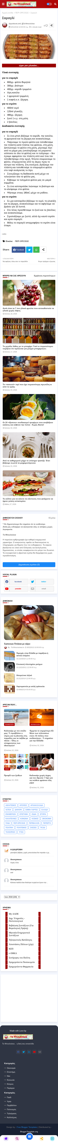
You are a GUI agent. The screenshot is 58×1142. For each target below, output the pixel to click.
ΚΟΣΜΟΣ (35, 819)
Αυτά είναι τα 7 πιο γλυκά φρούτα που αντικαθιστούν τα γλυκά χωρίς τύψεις (28, 309)
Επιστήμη (11, 1072)
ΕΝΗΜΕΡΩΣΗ (11, 814)
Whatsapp (36, 250)
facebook (18, 582)
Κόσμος (10, 1084)
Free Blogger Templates (27, 1127)
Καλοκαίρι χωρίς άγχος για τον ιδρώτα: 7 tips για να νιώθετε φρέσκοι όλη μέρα (41, 779)
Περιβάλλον (12, 1105)
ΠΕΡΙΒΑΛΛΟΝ (34, 823)
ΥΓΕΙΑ (21, 832)
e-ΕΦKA (13, 953)
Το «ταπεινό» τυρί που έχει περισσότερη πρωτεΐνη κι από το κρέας (27, 385)
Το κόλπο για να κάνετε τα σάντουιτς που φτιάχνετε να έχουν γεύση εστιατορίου (28, 500)
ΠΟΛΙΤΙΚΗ (9, 828)
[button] (55, 4)
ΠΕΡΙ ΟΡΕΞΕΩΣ (21, 13)
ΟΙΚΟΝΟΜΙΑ (46, 819)
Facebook (20, 250)
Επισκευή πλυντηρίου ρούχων (29, 664)
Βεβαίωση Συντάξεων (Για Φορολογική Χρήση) (21, 926)
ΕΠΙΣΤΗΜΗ (24, 814)
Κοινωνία (10, 1080)
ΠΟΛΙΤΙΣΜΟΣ (21, 828)
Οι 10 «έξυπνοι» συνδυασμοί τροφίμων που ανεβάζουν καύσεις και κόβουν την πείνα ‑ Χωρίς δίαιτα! (28, 423)
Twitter (29, 250)
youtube (18, 589)
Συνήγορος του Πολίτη (19, 957)
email (44, 589)
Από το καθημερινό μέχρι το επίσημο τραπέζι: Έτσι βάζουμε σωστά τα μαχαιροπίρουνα (26, 462)
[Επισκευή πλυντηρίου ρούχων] (9, 667)
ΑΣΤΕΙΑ (8, 810)
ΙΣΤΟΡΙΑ (43, 814)
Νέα (8, 1076)
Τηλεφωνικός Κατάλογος (20, 940)
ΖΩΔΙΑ (34, 814)
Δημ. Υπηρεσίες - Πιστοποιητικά (17, 919)
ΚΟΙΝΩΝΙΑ (24, 819)
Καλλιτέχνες (12, 1117)
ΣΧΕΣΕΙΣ (33, 828)
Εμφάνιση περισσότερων (44, 276)
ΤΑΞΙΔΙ (42, 828)
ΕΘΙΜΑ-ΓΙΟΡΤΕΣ (31, 810)
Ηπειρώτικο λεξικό (24, 675)
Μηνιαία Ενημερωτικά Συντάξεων (19, 934)
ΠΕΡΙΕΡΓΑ (47, 823)
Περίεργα (10, 1088)
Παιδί (9, 1097)
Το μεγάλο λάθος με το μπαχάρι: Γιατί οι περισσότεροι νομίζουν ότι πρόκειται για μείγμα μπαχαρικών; (28, 347)
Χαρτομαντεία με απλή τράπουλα (30, 686)
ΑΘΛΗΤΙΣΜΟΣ (11, 805)
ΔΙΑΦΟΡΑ (18, 810)
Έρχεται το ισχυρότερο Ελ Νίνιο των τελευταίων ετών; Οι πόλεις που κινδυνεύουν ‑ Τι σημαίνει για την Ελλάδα (42, 736)
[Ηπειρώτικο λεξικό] (9, 678)
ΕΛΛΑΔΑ (44, 810)
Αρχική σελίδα (7, 13)
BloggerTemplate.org (29, 1132)
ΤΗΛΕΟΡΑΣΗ (10, 832)
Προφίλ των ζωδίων (13, 775)
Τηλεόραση (11, 1113)
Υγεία (9, 1101)
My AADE (14, 914)
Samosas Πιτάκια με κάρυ (17, 644)
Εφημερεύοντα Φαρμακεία (21, 966)
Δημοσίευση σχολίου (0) (29, 564)
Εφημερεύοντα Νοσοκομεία (22, 962)
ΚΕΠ (11, 948)
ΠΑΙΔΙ (8, 823)
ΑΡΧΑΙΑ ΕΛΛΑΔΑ (36, 805)
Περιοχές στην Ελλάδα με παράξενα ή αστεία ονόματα (32, 654)
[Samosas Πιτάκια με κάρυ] (29, 622)
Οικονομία (11, 1068)
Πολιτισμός (11, 1109)
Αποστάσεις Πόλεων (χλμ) (21, 944)
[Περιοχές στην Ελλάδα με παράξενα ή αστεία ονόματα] (9, 655)
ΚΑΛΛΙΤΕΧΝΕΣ (11, 819)
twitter (43, 582)
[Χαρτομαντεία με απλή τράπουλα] (9, 689)
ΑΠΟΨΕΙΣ (23, 805)
